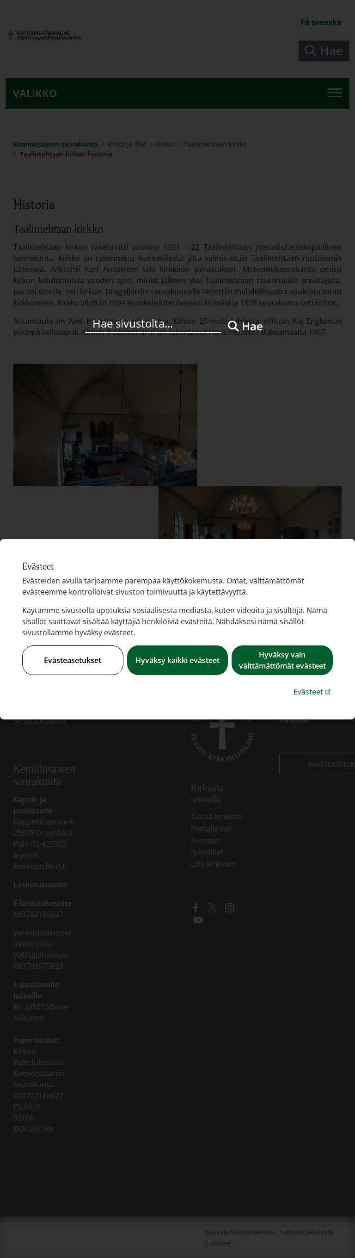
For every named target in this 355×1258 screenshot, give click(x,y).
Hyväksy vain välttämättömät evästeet (282, 660)
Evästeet (313, 691)
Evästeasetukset (72, 660)
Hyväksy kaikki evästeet (177, 660)
